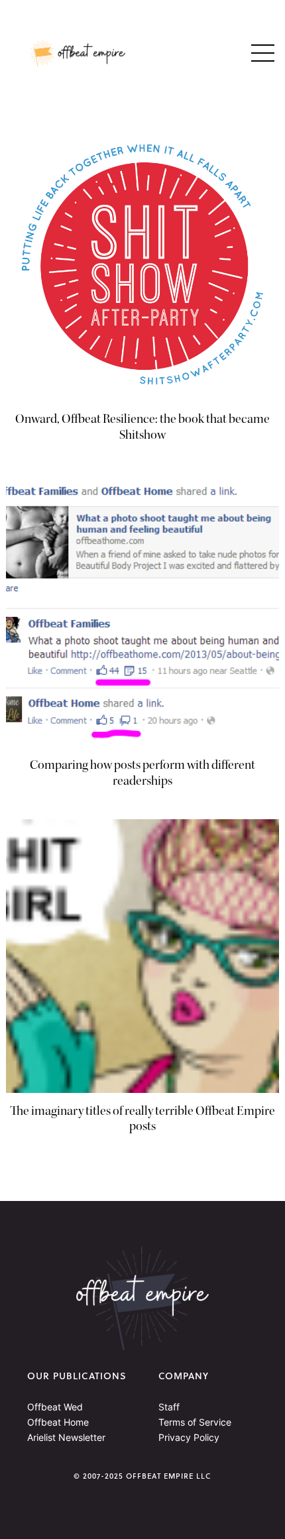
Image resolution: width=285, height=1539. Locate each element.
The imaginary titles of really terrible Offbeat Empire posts (142, 1119)
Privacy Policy (188, 1437)
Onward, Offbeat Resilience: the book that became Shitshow (142, 427)
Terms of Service (194, 1422)
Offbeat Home (58, 1422)
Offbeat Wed (55, 1407)
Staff (169, 1407)
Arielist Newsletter (66, 1437)
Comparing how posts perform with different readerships (142, 773)
